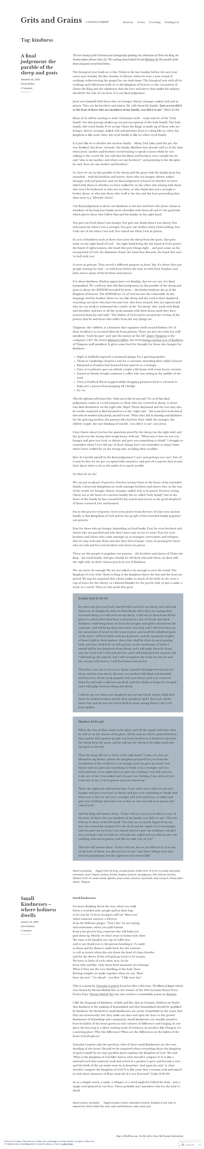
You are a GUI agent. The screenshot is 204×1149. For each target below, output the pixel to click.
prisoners (135, 878)
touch (142, 1106)
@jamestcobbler (118, 340)
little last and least (166, 874)
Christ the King (110, 871)
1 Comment (26, 930)
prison (127, 878)
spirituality (94, 1102)
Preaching (155, 22)
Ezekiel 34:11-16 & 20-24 (148, 871)
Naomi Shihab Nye (102, 994)
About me (128, 22)
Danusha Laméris (107, 985)
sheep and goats (161, 878)
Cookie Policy (66, 1144)
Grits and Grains (51, 20)
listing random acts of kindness (162, 340)
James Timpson (157, 335)
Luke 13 (172, 1102)
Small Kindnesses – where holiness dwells (38, 907)
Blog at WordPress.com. (127, 1136)
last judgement (144, 874)
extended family (126, 871)
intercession (78, 874)
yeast (148, 1106)
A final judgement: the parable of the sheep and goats (39, 64)
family (165, 871)
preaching (87, 871)
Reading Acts (172, 22)
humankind (134, 1102)
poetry (85, 1102)
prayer (120, 878)
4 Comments (26, 88)
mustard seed (79, 1106)
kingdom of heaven (127, 874)
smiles (136, 1106)
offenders (111, 878)
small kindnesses (124, 1106)
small (113, 1106)
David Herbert (28, 84)
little (155, 874)
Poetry (141, 22)
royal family (146, 878)
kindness (105, 874)
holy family (174, 871)
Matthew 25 (151, 59)
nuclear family (99, 878)
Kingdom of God (159, 1102)
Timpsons (85, 882)
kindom (113, 874)
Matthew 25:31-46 (82, 878)
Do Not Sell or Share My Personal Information (161, 1136)
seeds (107, 1106)
